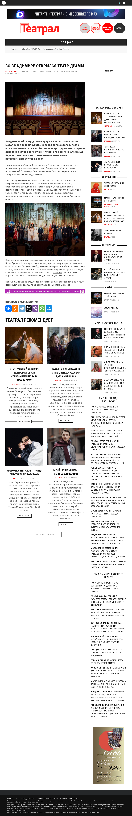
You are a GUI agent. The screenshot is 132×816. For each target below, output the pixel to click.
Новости (58, 478)
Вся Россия (10, 71)
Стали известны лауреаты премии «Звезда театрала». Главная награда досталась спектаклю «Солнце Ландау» (106, 474)
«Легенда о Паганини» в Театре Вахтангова (114, 150)
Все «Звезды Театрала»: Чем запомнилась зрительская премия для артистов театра (108, 540)
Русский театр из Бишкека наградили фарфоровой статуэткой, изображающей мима (108, 554)
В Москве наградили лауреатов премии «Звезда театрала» (104, 410)
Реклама (63, 799)
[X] (29, 308)
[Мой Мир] (49, 308)
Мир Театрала (13, 799)
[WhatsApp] (42, 308)
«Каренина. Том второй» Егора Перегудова (112, 165)
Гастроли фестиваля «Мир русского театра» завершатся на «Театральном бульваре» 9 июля (107, 629)
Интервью (108, 245)
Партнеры (73, 799)
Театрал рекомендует (108, 107)
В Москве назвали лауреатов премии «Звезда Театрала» (106, 514)
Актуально (109, 177)
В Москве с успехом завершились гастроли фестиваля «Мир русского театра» (108, 684)
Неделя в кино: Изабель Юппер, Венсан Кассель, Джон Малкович (65, 372)
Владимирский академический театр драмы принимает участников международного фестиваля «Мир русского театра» (108, 711)
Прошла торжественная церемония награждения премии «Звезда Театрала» (108, 564)
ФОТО (108, 287)
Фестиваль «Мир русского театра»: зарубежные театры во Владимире (106, 653)
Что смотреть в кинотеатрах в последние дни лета (114, 135)
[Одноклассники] (15, 308)
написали (57, 272)
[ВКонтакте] (8, 308)
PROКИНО (58, 381)
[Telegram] (22, 308)
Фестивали (17, 384)
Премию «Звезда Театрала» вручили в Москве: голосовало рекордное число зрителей (107, 433)
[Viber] (35, 308)
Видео (109, 70)
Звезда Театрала (29, 799)
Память (107, 190)
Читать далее (24, 421)
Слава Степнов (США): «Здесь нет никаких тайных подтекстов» (115, 350)
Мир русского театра (109, 322)
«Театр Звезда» (111, 308)
